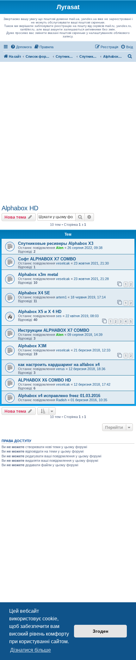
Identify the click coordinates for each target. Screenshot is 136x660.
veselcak (63, 263)
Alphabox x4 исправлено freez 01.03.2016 (59, 395)
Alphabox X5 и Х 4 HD (39, 311)
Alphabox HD (20, 208)
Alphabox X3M (32, 345)
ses (59, 316)
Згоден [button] (100, 631)
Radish (61, 400)
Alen (60, 248)
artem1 (61, 297)
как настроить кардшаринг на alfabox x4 (59, 364)
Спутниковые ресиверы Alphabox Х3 (55, 243)
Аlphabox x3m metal (38, 274)
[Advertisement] (68, 133)
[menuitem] (21, 47)
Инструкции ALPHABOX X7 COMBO (53, 330)
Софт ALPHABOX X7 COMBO (47, 259)
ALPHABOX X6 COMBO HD (44, 380)
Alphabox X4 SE (34, 293)
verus (60, 369)
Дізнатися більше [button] (30, 650)
